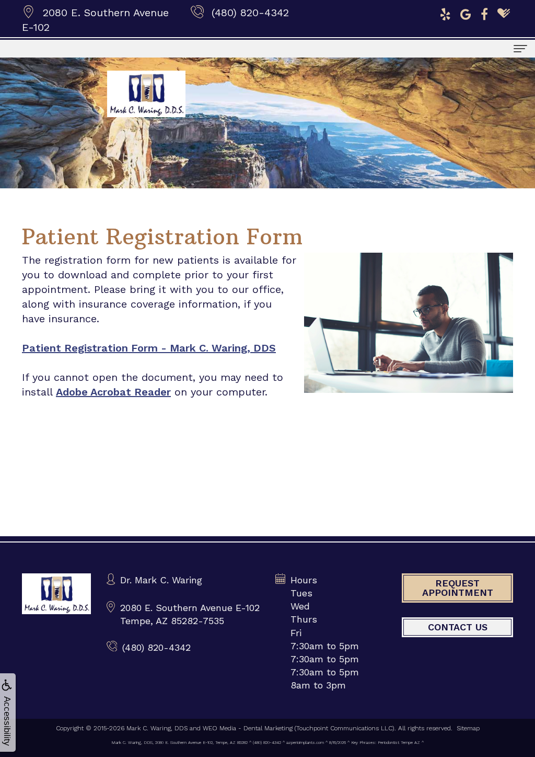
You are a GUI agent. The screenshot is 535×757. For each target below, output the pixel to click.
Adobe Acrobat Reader (113, 392)
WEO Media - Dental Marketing (248, 728)
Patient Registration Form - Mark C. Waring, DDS (149, 348)
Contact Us (457, 627)
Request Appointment (457, 588)
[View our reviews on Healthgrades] (503, 13)
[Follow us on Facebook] (484, 13)
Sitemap (468, 728)
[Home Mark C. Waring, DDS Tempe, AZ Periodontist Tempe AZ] (56, 593)
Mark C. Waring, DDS (157, 728)
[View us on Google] (465, 13)
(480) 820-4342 (250, 12)
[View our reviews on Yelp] (445, 13)
